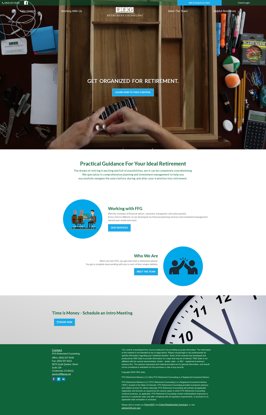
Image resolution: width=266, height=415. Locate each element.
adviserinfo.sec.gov (131, 408)
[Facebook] (54, 379)
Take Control (27, 11)
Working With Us (71, 11)
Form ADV (149, 405)
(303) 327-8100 (12, 3)
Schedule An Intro (201, 3)
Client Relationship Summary (173, 405)
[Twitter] (59, 379)
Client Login (244, 3)
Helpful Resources (224, 11)
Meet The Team (178, 11)
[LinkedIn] (63, 379)
